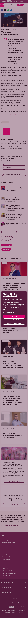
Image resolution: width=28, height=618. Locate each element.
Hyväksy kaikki (14, 316)
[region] (14, 309)
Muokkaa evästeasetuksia (14, 323)
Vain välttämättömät (14, 319)
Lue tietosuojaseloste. (8, 312)
